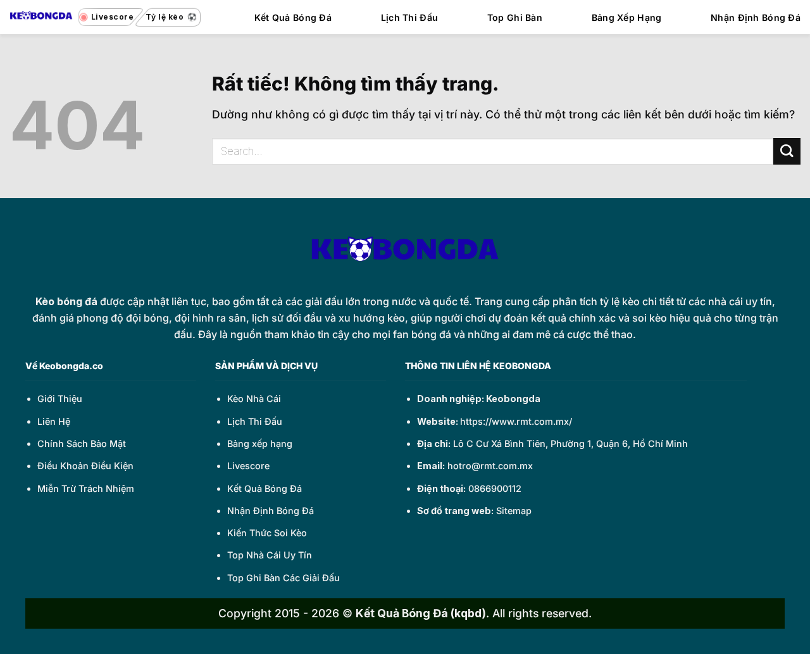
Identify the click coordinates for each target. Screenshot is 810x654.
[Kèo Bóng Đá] (41, 17)
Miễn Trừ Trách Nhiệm (85, 488)
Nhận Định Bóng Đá (756, 17)
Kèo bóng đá (66, 301)
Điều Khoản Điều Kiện (85, 465)
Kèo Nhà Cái (254, 398)
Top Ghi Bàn (514, 17)
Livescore (248, 465)
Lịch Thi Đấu (409, 17)
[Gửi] (787, 151)
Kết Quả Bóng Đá (293, 17)
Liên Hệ (53, 421)
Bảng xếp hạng (259, 443)
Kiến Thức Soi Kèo (267, 532)
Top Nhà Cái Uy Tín (269, 555)
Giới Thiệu (59, 398)
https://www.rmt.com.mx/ (516, 421)
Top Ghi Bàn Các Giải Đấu (283, 577)
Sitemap (514, 510)
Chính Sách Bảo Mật (81, 443)
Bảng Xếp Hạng (627, 17)
